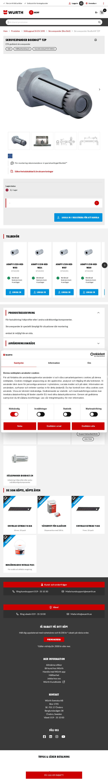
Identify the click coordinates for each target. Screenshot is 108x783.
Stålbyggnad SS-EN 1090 (34, 31)
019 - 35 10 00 (57, 717)
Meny (36, 12)
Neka (19, 426)
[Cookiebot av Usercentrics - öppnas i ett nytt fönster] (92, 355)
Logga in (75, 3)
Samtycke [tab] (19, 363)
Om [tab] (89, 363)
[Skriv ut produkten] (95, 40)
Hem (5, 31)
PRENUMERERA (54, 639)
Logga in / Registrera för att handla (80, 217)
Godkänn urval (54, 426)
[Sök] (99, 22)
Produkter (15, 31)
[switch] (41, 414)
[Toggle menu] (103, 3)
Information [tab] (54, 363)
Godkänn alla (88, 426)
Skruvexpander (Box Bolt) (59, 31)
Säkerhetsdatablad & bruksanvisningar (34, 171)
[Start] (13, 12)
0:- (100, 12)
